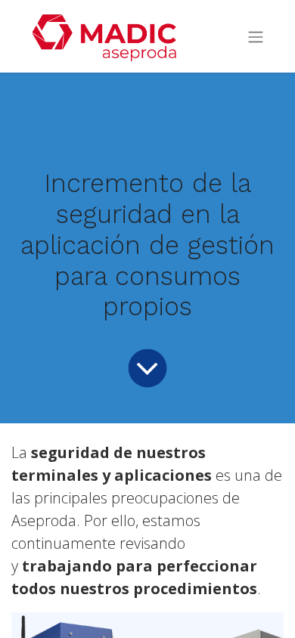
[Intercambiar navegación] (256, 36)
